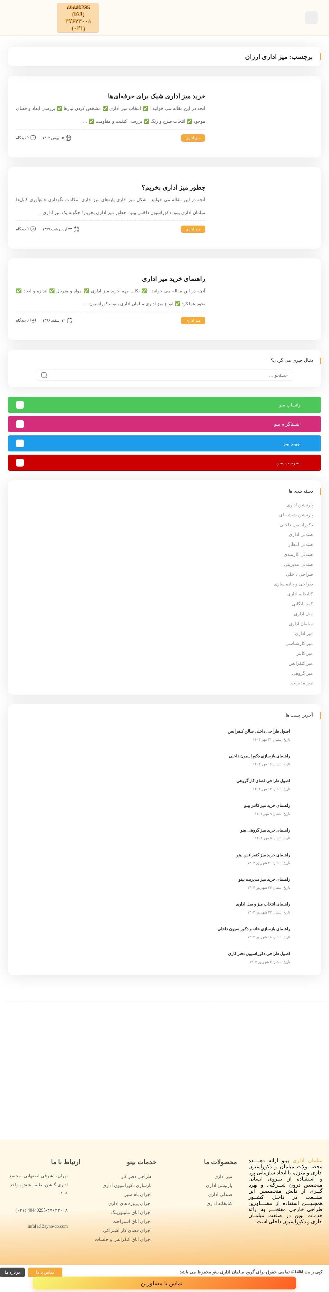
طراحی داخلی (299, 574)
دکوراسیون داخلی (296, 524)
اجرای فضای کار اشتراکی (127, 1230)
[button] (45, 1272)
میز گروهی (302, 673)
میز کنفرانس (301, 663)
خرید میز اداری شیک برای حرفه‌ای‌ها (156, 96)
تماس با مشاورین (162, 1283)
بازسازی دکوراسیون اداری (127, 1185)
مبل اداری (303, 613)
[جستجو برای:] (164, 375)
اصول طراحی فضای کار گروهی (263, 780)
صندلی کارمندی (298, 554)
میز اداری (193, 138)
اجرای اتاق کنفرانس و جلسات (123, 1239)
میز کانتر (305, 653)
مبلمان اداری (301, 623)
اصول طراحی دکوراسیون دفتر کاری (259, 953)
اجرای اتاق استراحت (132, 1221)
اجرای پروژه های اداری (130, 1203)
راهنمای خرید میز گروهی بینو (265, 830)
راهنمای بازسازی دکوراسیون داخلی (259, 755)
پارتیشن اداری (300, 505)
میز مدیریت (302, 683)
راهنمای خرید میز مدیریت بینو (264, 879)
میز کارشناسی (299, 643)
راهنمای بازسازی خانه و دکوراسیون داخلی (254, 928)
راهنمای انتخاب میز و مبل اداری (263, 904)
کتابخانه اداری (300, 594)
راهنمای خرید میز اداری (173, 278)
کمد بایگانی (302, 603)
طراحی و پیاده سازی (293, 584)
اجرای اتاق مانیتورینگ (131, 1212)
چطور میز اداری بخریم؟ (173, 187)
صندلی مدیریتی (298, 564)
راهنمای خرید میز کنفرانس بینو (263, 854)
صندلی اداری (301, 534)
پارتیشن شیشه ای (296, 514)
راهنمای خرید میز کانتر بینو (267, 805)
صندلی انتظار (300, 544)
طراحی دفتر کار (136, 1176)
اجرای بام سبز (138, 1194)
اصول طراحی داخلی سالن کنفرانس (259, 731)
